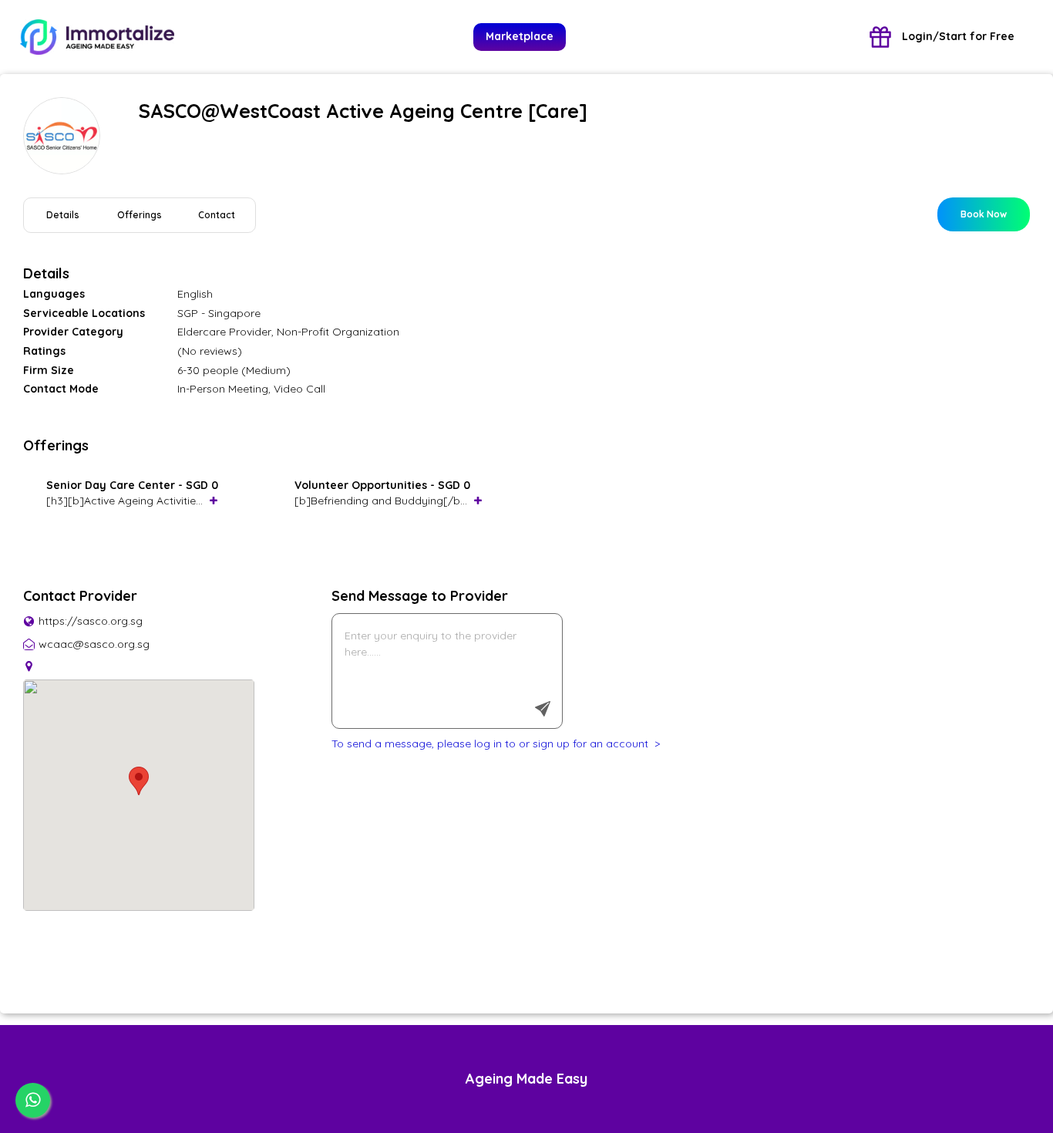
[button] (139, 781)
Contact (216, 215)
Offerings (139, 215)
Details (62, 215)
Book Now (983, 214)
